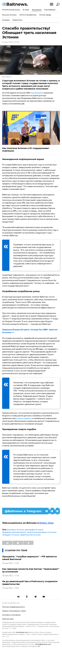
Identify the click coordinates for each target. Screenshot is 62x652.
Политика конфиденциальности (13, 607)
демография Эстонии (34, 529)
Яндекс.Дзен (46, 523)
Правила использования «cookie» (14, 611)
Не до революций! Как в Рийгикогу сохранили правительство (30, 582)
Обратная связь (8, 619)
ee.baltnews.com (22, 632)
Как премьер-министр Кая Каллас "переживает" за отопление (30, 570)
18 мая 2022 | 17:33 (10, 575)
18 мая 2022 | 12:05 (10, 563)
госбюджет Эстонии (10, 535)
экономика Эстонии (15, 529)
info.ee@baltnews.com (43, 644)
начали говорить (24, 418)
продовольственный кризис (14, 532)
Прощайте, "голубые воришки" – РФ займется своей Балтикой (29, 558)
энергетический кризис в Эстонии (41, 532)
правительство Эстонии (30, 535)
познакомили (37, 92)
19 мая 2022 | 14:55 (10, 588)
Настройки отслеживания (11, 615)
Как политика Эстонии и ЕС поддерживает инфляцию (25, 149)
